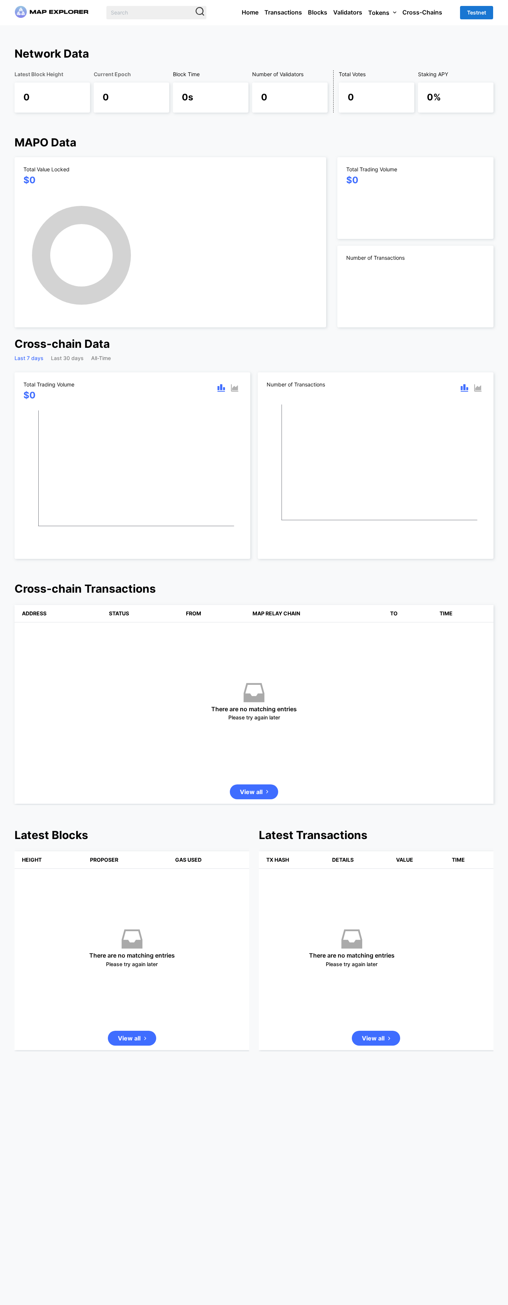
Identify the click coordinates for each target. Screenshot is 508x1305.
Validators (347, 12)
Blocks (317, 12)
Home (250, 12)
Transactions (283, 12)
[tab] (29, 358)
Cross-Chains (422, 12)
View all (251, 831)
